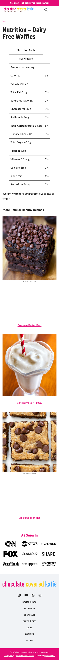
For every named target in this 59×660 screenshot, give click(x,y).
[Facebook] (33, 595)
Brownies (29, 609)
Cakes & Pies (29, 621)
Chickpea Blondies (29, 517)
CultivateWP (50, 656)
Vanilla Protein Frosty (29, 402)
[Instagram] (19, 595)
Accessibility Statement (25, 656)
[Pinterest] (40, 595)
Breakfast (29, 615)
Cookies (29, 634)
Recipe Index (29, 602)
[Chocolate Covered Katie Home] (19, 9)
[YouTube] (26, 595)
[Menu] (53, 9)
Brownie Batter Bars (30, 325)
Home (5, 21)
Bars (29, 628)
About (29, 640)
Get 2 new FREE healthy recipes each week (29, 2)
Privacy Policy (9, 656)
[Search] (46, 9)
